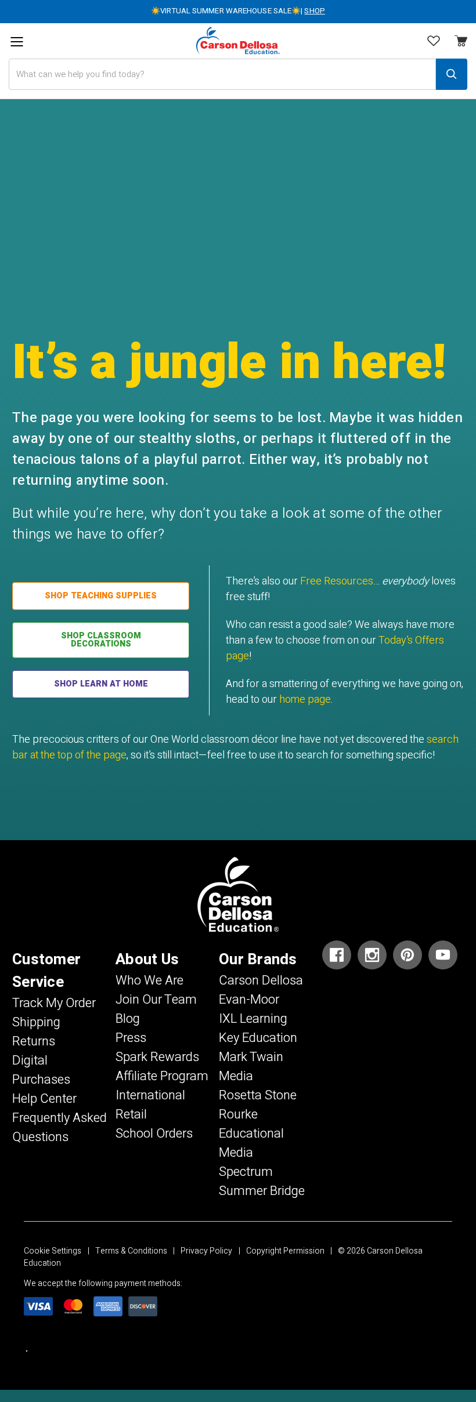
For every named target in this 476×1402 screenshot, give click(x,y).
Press (131, 1038)
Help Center (44, 1098)
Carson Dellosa (261, 980)
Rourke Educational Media (251, 1133)
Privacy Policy (206, 1251)
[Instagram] (372, 954)
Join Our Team (156, 999)
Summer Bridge (262, 1191)
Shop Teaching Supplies (101, 596)
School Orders (154, 1133)
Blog (128, 1018)
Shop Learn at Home (101, 684)
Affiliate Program (162, 1076)
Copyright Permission (285, 1251)
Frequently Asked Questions (59, 1127)
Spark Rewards (157, 1057)
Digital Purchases (41, 1070)
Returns (33, 1041)
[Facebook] (336, 954)
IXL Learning (253, 1018)
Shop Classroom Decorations (101, 640)
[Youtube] (442, 954)
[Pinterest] (407, 954)
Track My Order (54, 1003)
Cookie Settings (52, 1251)
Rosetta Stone (258, 1095)
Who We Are (149, 980)
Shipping (36, 1022)
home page (305, 699)
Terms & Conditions (131, 1251)
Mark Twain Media (251, 1066)
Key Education (258, 1038)
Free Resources (336, 581)
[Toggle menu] (16, 42)
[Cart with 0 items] (433, 42)
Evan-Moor (249, 999)
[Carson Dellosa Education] (238, 41)
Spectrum (246, 1172)
